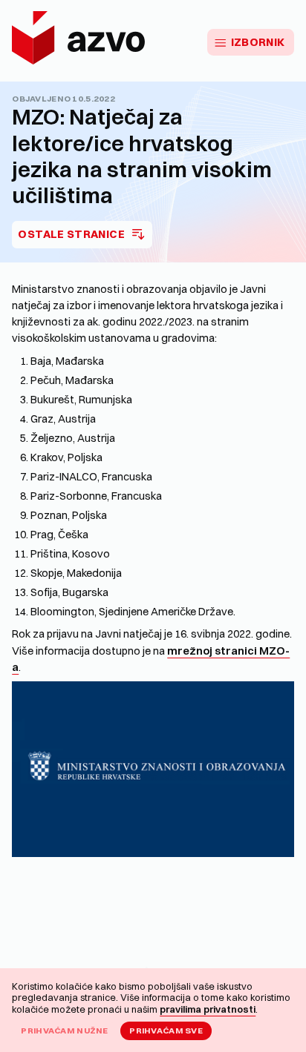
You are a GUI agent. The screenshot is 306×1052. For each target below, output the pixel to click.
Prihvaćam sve (166, 1030)
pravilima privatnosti (207, 1009)
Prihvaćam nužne (64, 1030)
